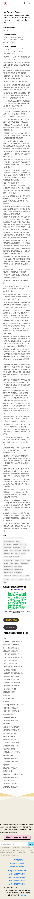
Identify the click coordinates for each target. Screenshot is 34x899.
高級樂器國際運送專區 (10, 784)
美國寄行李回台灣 (18, 566)
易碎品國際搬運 (8, 714)
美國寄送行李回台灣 (8, 569)
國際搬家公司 (18, 550)
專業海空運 (17, 553)
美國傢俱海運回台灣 (8, 566)
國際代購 (23, 547)
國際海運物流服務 (9, 692)
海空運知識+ (7, 724)
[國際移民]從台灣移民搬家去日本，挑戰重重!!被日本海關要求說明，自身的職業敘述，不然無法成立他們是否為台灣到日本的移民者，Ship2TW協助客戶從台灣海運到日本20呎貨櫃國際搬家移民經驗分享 (16, 395)
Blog (4, 638)
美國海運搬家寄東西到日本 (11, 752)
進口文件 (21, 579)
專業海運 (23, 553)
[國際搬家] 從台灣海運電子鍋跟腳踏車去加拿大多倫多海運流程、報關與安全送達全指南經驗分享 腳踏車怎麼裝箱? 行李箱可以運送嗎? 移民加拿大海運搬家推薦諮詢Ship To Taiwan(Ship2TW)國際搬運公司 (16, 341)
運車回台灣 (27, 579)
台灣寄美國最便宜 (8, 547)
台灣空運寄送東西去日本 (11, 686)
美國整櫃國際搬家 (9, 749)
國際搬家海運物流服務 (17, 866)
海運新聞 (11, 563)
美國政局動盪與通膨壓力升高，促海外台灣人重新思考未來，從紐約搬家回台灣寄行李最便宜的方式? (16, 154)
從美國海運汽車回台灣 (9, 560)
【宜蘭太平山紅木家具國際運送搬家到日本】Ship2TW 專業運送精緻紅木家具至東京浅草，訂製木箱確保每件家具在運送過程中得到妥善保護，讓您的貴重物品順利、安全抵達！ (16, 261)
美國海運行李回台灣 (8, 572)
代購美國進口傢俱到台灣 (11, 645)
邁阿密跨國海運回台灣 (10, 777)
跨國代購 (6, 765)
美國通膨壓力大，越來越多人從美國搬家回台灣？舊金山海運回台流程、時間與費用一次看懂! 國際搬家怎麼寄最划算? (16, 135)
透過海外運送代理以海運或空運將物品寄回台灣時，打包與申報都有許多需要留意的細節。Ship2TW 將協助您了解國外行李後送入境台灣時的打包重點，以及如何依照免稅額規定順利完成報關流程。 (16, 175)
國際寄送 (6, 550)
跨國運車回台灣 (14, 579)
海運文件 (6, 563)
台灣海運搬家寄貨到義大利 (11, 683)
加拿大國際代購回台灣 (10, 651)
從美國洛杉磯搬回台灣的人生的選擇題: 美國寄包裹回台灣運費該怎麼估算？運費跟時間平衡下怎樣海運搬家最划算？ (16, 251)
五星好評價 (18, 541)
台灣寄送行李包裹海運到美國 (12, 667)
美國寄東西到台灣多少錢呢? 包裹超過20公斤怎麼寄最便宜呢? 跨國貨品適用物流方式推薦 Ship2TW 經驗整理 (16, 296)
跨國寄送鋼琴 (7, 771)
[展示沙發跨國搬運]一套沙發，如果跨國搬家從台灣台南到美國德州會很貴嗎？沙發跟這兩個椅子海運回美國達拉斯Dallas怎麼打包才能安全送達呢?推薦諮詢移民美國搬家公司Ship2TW (16, 328)
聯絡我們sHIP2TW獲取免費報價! (17, 837)
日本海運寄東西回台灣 (10, 708)
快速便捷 (17, 560)
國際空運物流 (7, 695)
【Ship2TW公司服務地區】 (17, 871)
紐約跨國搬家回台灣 (9, 733)
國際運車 (6, 702)
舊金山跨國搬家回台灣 (10, 758)
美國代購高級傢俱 (24, 563)
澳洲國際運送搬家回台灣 (11, 730)
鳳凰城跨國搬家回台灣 (10, 787)
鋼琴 (5, 582)
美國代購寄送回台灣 (9, 736)
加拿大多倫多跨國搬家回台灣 (12, 654)
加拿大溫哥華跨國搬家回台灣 (12, 657)
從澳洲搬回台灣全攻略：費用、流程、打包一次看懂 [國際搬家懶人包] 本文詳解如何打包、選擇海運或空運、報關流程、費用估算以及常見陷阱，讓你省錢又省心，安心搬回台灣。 (16, 429)
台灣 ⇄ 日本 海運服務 (10, 660)
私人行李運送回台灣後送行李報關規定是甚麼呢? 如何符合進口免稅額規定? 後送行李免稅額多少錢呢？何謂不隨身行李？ (16, 304)
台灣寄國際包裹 (23, 544)
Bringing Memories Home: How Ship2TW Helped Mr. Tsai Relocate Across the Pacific (15, 39)
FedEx (18, 538)
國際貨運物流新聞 (9, 698)
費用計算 (21, 576)
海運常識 (28, 560)
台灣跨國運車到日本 (9, 689)
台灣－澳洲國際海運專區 (17, 884)
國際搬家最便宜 (25, 550)
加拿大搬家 (15, 544)
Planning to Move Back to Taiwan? (15, 82)
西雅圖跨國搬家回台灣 (10, 762)
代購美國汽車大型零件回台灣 (12, 641)
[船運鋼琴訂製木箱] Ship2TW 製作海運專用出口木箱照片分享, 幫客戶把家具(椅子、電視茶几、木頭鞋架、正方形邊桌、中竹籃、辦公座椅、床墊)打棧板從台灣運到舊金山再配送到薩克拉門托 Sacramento (16, 315)
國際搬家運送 (7, 553)
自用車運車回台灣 (18, 572)
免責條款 (23, 895)
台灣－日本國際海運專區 (17, 881)
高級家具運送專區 (9, 781)
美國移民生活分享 (9, 755)
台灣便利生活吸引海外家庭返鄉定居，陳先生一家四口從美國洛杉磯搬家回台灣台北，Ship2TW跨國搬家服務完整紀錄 (16, 95)
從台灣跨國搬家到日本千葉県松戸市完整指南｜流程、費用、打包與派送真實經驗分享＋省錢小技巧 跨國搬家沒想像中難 (16, 418)
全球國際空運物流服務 (17, 863)
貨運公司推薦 (15, 576)
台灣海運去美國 (16, 547)
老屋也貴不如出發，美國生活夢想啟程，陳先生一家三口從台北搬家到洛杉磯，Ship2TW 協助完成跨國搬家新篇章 (16, 113)
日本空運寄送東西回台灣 (11, 711)
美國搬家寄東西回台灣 (10, 746)
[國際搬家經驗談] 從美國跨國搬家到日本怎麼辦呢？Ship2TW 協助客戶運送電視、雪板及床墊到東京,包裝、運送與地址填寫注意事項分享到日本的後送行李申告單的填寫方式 (16, 408)
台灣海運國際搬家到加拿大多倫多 (14, 673)
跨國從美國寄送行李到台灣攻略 (13, 774)
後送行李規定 (16, 557)
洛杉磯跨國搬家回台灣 (10, 720)
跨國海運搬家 (7, 579)
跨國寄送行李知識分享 (10, 768)
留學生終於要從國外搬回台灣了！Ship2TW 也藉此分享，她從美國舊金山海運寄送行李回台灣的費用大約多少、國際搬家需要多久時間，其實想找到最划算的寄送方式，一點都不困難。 (16, 188)
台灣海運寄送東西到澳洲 (11, 679)
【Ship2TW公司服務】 (17, 860)
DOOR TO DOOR (11, 538)
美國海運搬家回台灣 (18, 569)
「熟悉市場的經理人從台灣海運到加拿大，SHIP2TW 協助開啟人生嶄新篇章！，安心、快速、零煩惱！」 (16, 288)
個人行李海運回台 (8, 544)
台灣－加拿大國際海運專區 (17, 877)
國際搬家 (11, 550)
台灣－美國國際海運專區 (17, 874)
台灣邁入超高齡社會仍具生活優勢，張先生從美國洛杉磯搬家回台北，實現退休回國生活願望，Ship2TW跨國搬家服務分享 (16, 87)
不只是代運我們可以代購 (9, 541)
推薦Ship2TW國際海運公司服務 (13, 705)
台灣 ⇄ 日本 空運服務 (10, 664)
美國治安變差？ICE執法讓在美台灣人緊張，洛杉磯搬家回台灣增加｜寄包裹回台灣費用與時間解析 (16, 127)
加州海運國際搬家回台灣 (11, 648)
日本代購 (22, 560)
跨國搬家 (27, 576)
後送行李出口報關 (8, 557)
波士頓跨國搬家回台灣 (10, 717)
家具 (12, 553)
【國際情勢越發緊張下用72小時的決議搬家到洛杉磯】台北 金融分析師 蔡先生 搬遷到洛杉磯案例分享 (17, 64)
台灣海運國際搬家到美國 (11, 676)
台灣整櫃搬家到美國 (9, 670)
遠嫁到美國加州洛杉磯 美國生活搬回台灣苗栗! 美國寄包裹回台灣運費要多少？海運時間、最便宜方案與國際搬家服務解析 (16, 234)
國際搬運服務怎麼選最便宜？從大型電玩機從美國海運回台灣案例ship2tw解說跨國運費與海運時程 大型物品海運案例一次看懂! (16, 242)
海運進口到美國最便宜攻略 (11, 727)
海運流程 (17, 563)
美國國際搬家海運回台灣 (11, 743)
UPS (22, 538)
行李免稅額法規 (7, 576)
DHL (5, 538)
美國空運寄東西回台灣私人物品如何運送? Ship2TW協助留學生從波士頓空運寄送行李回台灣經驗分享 (16, 450)
